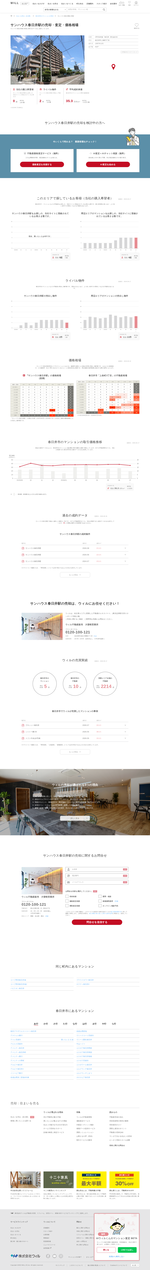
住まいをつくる (67, 4)
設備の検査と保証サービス (53, 1132)
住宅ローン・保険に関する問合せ (88, 1238)
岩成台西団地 (82, 1031)
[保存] (129, 3)
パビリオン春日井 (17, 988)
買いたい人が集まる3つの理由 (55, 1121)
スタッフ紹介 (102, 4)
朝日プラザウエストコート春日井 (23, 1031)
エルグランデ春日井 (84, 1069)
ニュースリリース (49, 1245)
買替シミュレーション (85, 1132)
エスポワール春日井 (84, 1065)
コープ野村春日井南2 (19, 984)
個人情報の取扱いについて (96, 1265)
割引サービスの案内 (84, 1140)
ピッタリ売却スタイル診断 (119, 1140)
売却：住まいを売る (25, 1103)
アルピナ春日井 (17, 1065)
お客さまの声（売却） (85, 1136)
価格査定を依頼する (42, 164)
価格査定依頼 (75, 901)
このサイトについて (76, 1265)
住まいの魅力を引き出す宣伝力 (55, 1125)
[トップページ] (15, 3)
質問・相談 (107, 896)
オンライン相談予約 (110, 906)
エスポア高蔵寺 (83, 1060)
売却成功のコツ (115, 1125)
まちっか (89, 1257)
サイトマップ (60, 1265)
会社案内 (113, 4)
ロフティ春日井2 (83, 984)
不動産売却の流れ (116, 1117)
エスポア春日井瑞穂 (84, 1056)
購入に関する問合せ (83, 1228)
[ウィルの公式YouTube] (55, 1256)
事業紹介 (46, 1238)
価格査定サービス (83, 1121)
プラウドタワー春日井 (85, 980)
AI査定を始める (108, 164)
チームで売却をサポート (52, 1128)
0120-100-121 (78, 632)
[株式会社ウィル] (11, 16)
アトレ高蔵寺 (16, 1040)
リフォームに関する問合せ (85, 1234)
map (95, 636)
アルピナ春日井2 (17, 1069)
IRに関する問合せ (82, 1245)
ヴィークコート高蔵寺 (85, 1035)
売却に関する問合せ (117, 1145)
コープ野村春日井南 (18, 980)
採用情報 (46, 1248)
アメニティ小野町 (17, 1060)
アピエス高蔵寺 (17, 1044)
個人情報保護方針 (116, 911)
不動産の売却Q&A (116, 1132)
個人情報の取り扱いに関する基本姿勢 (100, 913)
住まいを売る (53, 4)
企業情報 (46, 1234)
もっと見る (73, 575)
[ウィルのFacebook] (48, 1256)
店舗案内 (89, 4)
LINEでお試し (127, 1250)
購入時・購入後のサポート (19, 1241)
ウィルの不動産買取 (84, 1117)
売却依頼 (73, 896)
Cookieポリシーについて (118, 1265)
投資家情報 (47, 1241)
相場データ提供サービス (86, 1128)
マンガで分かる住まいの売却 (120, 1136)
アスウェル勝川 (17, 1035)
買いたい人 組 (67, 1040)
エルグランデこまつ (84, 1073)
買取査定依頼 (75, 906)
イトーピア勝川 (17, 1073)
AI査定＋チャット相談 (85, 1125)
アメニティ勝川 (17, 1056)
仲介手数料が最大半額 (52, 1117)
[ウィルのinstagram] (61, 1256)
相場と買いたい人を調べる (21, 1121)
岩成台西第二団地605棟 (20, 1077)
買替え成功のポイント (118, 1128)
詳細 (46, 916)
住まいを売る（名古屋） (22, 1117)
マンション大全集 (74, 1257)
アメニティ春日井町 (18, 1052)
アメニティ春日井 (17, 1048)
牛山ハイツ (81, 1044)
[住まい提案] (121, 3)
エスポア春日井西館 (84, 1048)
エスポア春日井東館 (84, 1052)
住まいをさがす (39, 4)
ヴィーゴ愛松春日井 (84, 1040)
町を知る (80, 4)
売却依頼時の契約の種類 (118, 1121)
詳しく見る (75, 818)
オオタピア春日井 (83, 1077)
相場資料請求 (108, 901)
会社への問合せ (82, 1241)
